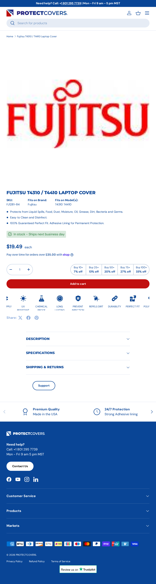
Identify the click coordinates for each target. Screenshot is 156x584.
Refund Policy (37, 561)
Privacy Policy (14, 561)
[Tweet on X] (20, 318)
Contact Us (20, 466)
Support (44, 385)
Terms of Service (60, 561)
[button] (138, 13)
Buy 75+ (125, 269)
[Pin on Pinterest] (36, 318)
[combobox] (78, 23)
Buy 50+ (109, 269)
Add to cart (78, 284)
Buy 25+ (94, 269)
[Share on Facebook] (28, 318)
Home (9, 36)
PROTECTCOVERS (26, 555)
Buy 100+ (141, 269)
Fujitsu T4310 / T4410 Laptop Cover (37, 36)
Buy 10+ (78, 269)
